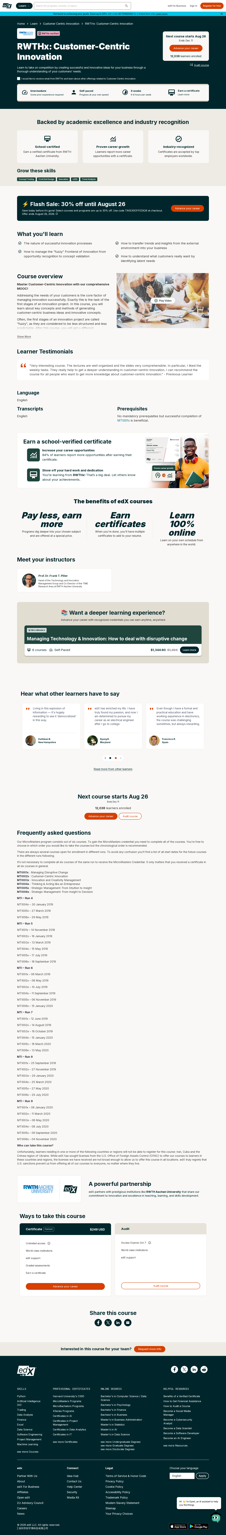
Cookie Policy (114, 1486)
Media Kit (73, 1497)
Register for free (212, 5)
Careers (22, 1508)
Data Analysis (25, 1414)
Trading (21, 1409)
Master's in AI (109, 1429)
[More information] (57, 214)
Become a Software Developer (181, 1433)
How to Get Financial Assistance (182, 1401)
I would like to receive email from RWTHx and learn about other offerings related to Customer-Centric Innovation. (78, 78)
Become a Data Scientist (177, 1428)
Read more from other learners (113, 769)
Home (21, 23)
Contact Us (74, 1481)
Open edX (23, 1497)
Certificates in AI (62, 1415)
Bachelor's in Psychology (116, 1404)
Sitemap (110, 1508)
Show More (24, 336)
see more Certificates (65, 1441)
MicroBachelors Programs (68, 1406)
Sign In (193, 5)
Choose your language (184, 1468)
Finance (21, 1419)
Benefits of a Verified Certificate (181, 1396)
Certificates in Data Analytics (69, 1429)
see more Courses (27, 1451)
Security (72, 1492)
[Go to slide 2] (116, 758)
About (21, 1481)
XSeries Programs (63, 1411)
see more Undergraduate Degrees (121, 1441)
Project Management (29, 1439)
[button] (126, 5)
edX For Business (177, 5)
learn (34, 23)
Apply (202, 1475)
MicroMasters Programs (67, 1401)
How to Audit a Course (176, 1406)
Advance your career (185, 48)
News (20, 1513)
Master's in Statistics (113, 1424)
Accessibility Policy (117, 1492)
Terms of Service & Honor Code (125, 1476)
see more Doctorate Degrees (118, 1449)
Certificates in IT (62, 1434)
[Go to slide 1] (110, 758)
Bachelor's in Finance (113, 1409)
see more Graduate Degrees (117, 1445)
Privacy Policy (114, 1481)
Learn (22, 5)
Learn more (161, 13)
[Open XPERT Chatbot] (216, 1516)
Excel (20, 1424)
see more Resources (175, 1445)
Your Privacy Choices (119, 1513)
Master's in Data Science (115, 1434)
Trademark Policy (116, 1497)
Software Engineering (29, 1434)
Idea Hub (73, 1476)
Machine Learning (27, 1444)
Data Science (24, 1429)
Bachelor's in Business (114, 1414)
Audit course (201, 65)
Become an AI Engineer (177, 1438)
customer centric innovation (61, 23)
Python (21, 1396)
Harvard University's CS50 (68, 1396)
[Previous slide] (105, 758)
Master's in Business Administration (121, 1419)
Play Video (165, 300)
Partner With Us (27, 1476)
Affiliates (22, 1492)
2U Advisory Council (30, 1503)
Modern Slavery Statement (122, 1503)
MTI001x (123, 420)
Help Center (74, 1486)
